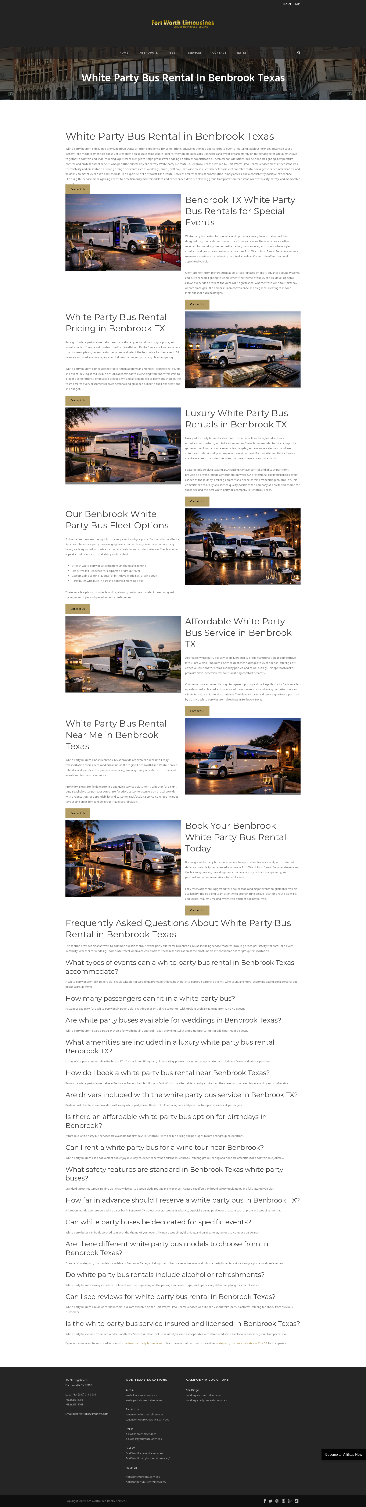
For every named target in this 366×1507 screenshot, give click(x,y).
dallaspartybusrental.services (144, 1439)
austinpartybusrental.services (144, 1400)
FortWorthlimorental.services (144, 1453)
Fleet (172, 53)
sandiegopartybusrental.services (206, 1400)
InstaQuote (148, 53)
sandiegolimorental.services (203, 1395)
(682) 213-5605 (87, 1394)
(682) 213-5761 (74, 1404)
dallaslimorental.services (141, 1434)
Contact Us (78, 189)
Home (123, 53)
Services (195, 53)
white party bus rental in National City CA (241, 1343)
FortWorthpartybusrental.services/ (148, 1458)
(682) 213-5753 (74, 1399)
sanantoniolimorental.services (144, 1414)
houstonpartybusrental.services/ (146, 1482)
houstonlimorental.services (143, 1477)
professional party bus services (143, 1343)
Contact (219, 53)
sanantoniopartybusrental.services (147, 1419)
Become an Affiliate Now (343, 1454)
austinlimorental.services (141, 1395)
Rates (242, 53)
